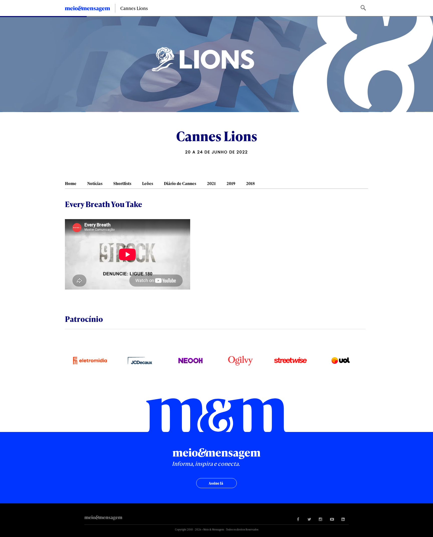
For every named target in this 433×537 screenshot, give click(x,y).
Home (70, 183)
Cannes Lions (134, 8)
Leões (147, 183)
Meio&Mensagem (87, 9)
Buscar (363, 8)
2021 (211, 183)
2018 (250, 183)
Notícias (94, 183)
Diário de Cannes (180, 183)
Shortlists (122, 183)
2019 (231, 183)
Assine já (216, 483)
